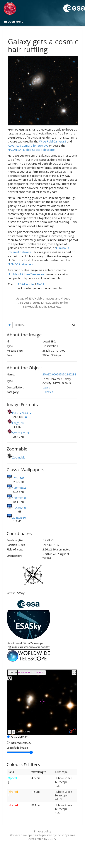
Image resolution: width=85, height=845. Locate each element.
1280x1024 (19, 488)
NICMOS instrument (21, 264)
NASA (40, 284)
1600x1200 (19, 498)
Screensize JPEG (21, 433)
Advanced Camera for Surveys (28, 145)
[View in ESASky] (28, 638)
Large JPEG (18, 423)
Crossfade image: (18, 748)
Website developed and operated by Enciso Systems (42, 835)
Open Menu (15, 21)
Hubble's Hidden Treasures (26, 274)
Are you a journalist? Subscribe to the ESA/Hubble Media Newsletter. (43, 305)
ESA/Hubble (26, 284)
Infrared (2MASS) (21, 743)
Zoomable (18, 457)
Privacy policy (42, 831)
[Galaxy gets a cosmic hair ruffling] (43, 90)
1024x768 (18, 478)
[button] (26, 417)
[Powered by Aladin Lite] (72, 730)
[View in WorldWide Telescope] (28, 661)
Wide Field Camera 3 (52, 141)
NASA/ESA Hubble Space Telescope (31, 150)
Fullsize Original (22, 413)
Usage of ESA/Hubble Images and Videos (43, 298)
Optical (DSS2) (20, 737)
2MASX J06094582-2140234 (59, 374)
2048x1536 (19, 517)
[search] (73, 325)
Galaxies (47, 392)
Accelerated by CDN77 (42, 839)
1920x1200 (19, 508)
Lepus (46, 387)
